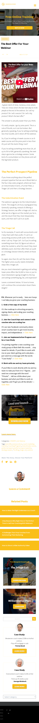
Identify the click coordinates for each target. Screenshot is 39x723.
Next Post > (7, 54)
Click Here (18, 358)
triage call (23, 450)
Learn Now (19, 606)
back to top (24, 54)
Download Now (19, 580)
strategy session (7, 450)
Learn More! (19, 651)
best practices (17, 444)
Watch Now (19, 28)
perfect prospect (7, 448)
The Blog (16, 450)
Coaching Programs (14, 446)
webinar (30, 450)
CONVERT (13, 441)
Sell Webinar (21, 441)
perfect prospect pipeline (23, 448)
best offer (8, 444)
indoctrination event (29, 446)
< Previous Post (3, 54)
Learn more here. (9, 434)
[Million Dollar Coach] (9, 4)
